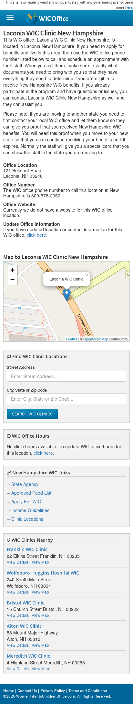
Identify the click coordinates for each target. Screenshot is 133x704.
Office (53, 18)
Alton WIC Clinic (24, 626)
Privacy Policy (52, 691)
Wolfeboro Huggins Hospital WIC (43, 573)
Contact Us (27, 691)
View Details (18, 562)
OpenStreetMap (95, 338)
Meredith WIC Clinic (28, 656)
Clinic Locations (27, 519)
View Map (40, 562)
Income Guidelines (30, 510)
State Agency (24, 484)
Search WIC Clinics (32, 414)
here (128, 7)
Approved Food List (31, 493)
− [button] (12, 280)
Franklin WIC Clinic (27, 549)
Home (8, 691)
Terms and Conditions (87, 691)
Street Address (21, 367)
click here (36, 235)
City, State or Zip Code (27, 390)
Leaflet (71, 338)
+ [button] (12, 270)
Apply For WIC (26, 501)
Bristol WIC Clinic (25, 603)
